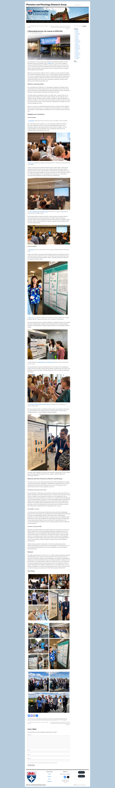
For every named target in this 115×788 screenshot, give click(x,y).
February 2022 (77, 45)
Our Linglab (81, 776)
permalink (64, 719)
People (47, 21)
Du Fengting (31, 162)
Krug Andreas (32, 404)
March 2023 (77, 39)
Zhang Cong (31, 317)
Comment (30, 734)
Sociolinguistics (48, 719)
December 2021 (77, 47)
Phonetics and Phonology (36, 719)
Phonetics (29, 719)
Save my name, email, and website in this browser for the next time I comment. (43, 762)
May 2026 (76, 31)
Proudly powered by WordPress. (80, 784)
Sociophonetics (54, 719)
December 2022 (77, 40)
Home (29, 21)
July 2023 (76, 36)
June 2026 (76, 30)
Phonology (43, 719)
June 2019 (76, 56)
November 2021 (77, 49)
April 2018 (77, 58)
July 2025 (76, 32)
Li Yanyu (30, 211)
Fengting (40, 32)
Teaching (60, 21)
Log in (76, 62)
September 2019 (77, 53)
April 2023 (77, 38)
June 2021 (76, 51)
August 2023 (77, 34)
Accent (53, 718)
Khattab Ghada (36, 211)
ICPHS (49, 63)
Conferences (38, 718)
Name (29, 750)
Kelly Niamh (31, 249)
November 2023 (77, 33)
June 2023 (76, 37)
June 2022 (76, 43)
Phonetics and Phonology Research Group (46, 4)
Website (29, 758)
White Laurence (45, 211)
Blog (36, 21)
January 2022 (77, 46)
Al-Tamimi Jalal (50, 362)
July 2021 (76, 50)
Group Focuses (44, 718)
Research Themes (53, 21)
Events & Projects (41, 21)
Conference (56, 718)
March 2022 (77, 44)
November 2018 (77, 57)
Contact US (81, 772)
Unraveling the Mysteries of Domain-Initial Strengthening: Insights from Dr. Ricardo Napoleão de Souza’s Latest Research (60, 27)
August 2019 (77, 55)
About (32, 21)
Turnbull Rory (31, 120)
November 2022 (77, 42)
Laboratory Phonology (63, 718)
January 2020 (77, 52)
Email (29, 754)
